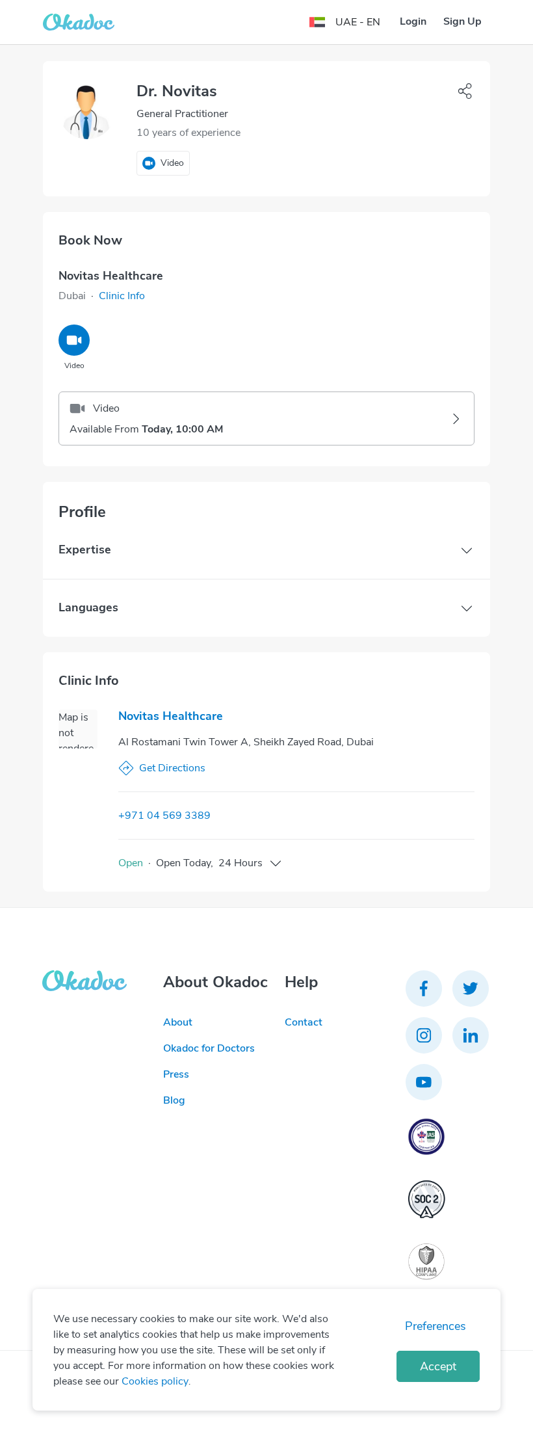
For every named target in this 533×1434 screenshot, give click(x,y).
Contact (303, 1022)
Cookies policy (155, 1381)
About (177, 1022)
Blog (174, 1100)
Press (176, 1074)
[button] (122, 296)
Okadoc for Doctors (209, 1048)
